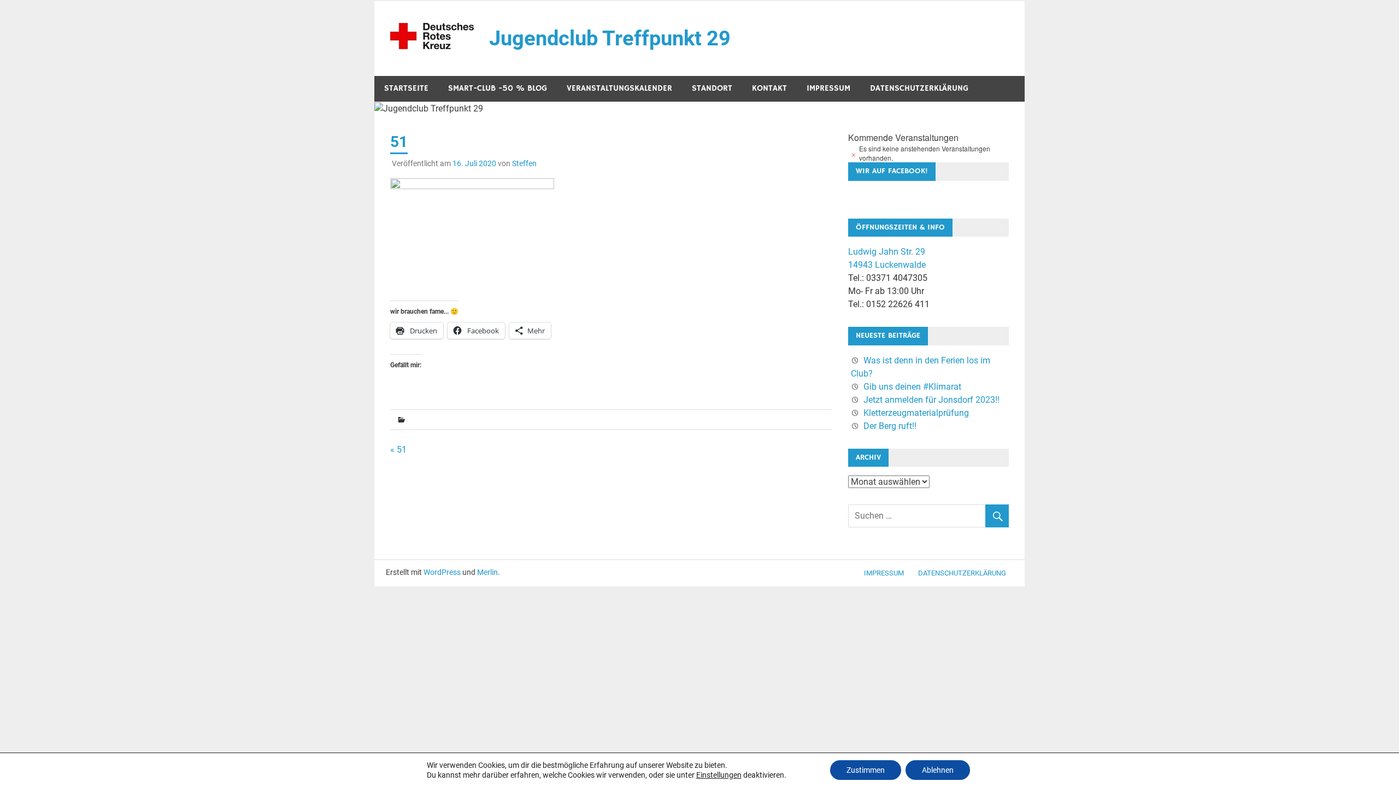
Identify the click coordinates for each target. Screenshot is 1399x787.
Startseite (406, 88)
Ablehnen (938, 770)
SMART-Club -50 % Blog (497, 88)
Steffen (524, 163)
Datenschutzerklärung (919, 88)
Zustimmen (866, 770)
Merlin (487, 572)
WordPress (442, 572)
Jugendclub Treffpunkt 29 (610, 38)
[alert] (928, 153)
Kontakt (769, 88)
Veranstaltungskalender (619, 88)
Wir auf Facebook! (892, 171)
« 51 (398, 449)
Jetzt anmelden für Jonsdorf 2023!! (931, 400)
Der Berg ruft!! (889, 426)
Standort (712, 88)
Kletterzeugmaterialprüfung (916, 413)
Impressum (828, 88)
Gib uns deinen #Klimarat (912, 386)
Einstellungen (719, 775)
